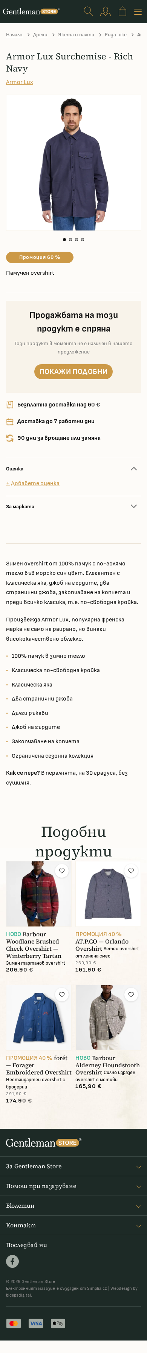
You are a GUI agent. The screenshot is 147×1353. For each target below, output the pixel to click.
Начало (14, 34)
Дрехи (40, 34)
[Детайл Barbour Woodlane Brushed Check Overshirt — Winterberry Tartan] (39, 894)
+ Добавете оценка (33, 483)
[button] (64, 239)
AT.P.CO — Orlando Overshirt (102, 945)
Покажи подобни (74, 371)
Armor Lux (19, 82)
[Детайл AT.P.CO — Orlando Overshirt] (108, 894)
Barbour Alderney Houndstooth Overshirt (107, 1065)
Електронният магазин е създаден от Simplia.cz (56, 1288)
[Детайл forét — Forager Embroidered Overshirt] (39, 1018)
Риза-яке (116, 34)
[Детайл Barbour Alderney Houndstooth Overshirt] (108, 1018)
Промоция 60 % (39, 257)
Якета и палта (76, 34)
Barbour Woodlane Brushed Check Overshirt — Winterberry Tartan (33, 945)
